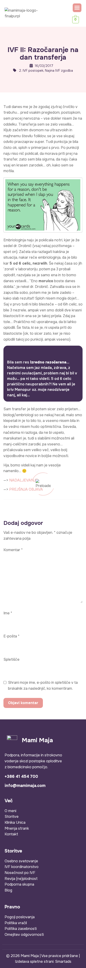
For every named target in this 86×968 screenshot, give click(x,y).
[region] (43, 926)
